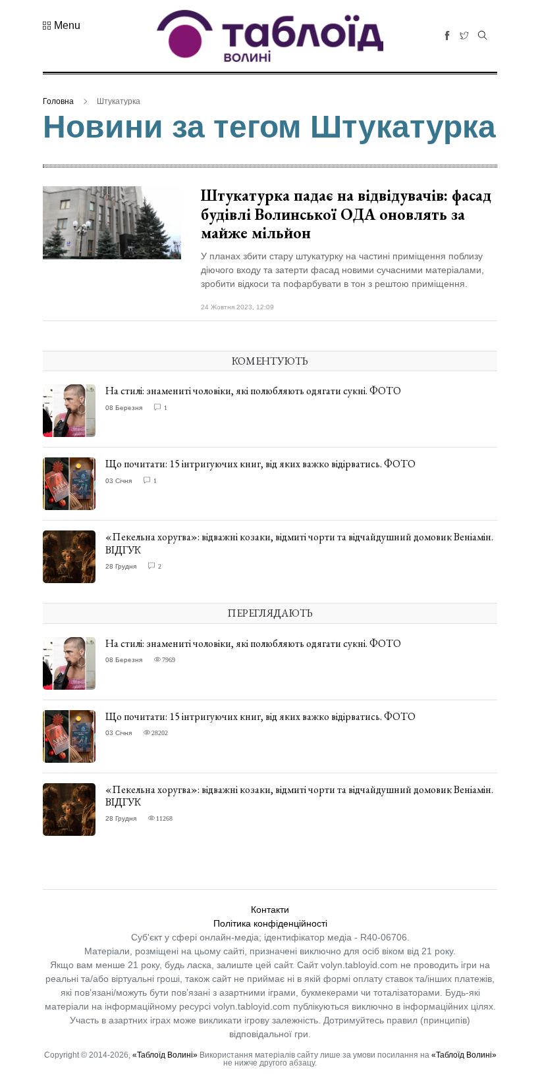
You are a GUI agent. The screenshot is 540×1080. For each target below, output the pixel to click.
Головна (58, 101)
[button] (61, 25)
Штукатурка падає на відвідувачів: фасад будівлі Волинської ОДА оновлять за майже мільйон (346, 214)
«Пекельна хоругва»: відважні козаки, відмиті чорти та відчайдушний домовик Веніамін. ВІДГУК (299, 543)
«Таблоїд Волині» (165, 1055)
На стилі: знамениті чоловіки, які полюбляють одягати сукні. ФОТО (253, 391)
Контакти (270, 909)
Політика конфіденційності (270, 923)
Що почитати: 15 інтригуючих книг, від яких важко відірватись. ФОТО (260, 464)
